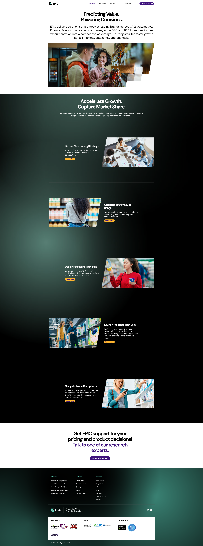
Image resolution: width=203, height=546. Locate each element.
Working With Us (101, 496)
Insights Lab (113, 4)
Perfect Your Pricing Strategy (59, 481)
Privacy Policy (80, 481)
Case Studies (102, 4)
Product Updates (81, 493)
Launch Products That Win (58, 484)
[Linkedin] (148, 510)
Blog (97, 490)
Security (78, 487)
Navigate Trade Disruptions (58, 493)
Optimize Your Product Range (59, 490)
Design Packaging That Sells (59, 487)
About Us (128, 4)
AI (121, 4)
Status (78, 490)
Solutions (92, 4)
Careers (98, 500)
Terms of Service (81, 484)
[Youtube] (151, 510)
